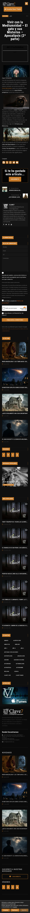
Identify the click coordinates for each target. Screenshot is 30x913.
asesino (6, 659)
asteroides (7, 663)
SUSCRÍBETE (15, 179)
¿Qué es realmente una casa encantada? (16, 16)
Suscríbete (16, 876)
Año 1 (5, 648)
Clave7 (11, 205)
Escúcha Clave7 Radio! (13, 9)
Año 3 (22, 648)
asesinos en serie (19, 659)
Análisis (17, 644)
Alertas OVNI (17, 640)
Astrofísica (7, 667)
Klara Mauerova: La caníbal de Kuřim (14, 482)
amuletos (7, 644)
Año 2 (14, 648)
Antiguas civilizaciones (11, 652)
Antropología (8, 656)
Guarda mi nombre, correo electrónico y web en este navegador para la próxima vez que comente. (14, 277)
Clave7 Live (7, 675)
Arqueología (21, 656)
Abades (6, 640)
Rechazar (15, 910)
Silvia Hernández (7, 88)
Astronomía (19, 667)
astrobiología (20, 663)
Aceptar (5, 910)
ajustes (15, 907)
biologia (6, 671)
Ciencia (16, 671)
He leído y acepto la (12, 302)
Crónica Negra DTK (8, 484)
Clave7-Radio (19, 675)
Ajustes (24, 910)
